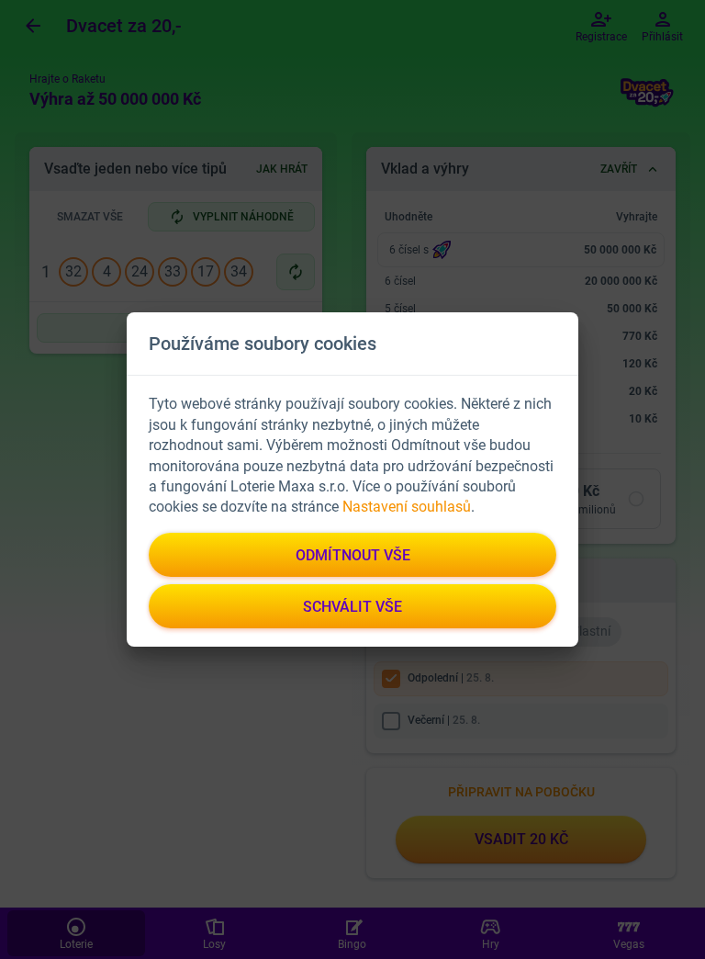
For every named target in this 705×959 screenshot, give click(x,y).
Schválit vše (352, 606)
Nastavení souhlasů (406, 506)
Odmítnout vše (353, 555)
